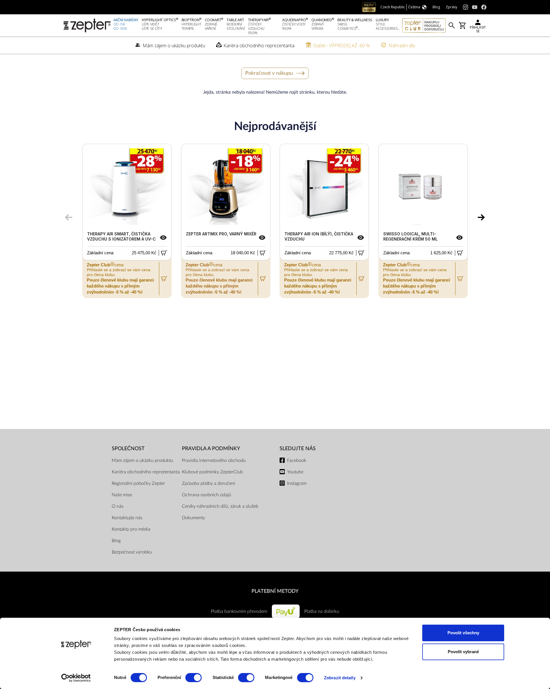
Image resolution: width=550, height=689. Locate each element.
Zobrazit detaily (339, 677)
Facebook (296, 460)
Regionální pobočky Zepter (138, 483)
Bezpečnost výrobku (132, 552)
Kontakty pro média (131, 529)
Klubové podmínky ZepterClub (212, 472)
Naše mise (122, 495)
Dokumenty (193, 517)
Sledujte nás (298, 448)
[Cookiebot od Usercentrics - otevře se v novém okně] (76, 678)
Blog (116, 540)
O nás (117, 506)
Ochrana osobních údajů (206, 495)
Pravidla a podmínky (211, 448)
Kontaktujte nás (127, 517)
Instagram (297, 483)
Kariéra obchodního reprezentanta (146, 472)
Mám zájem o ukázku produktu (142, 460)
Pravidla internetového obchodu (214, 460)
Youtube (295, 472)
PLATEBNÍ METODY (275, 591)
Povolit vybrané (463, 651)
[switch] (193, 677)
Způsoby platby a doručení (208, 483)
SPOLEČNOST (128, 448)
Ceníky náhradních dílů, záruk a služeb (220, 506)
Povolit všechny (463, 632)
